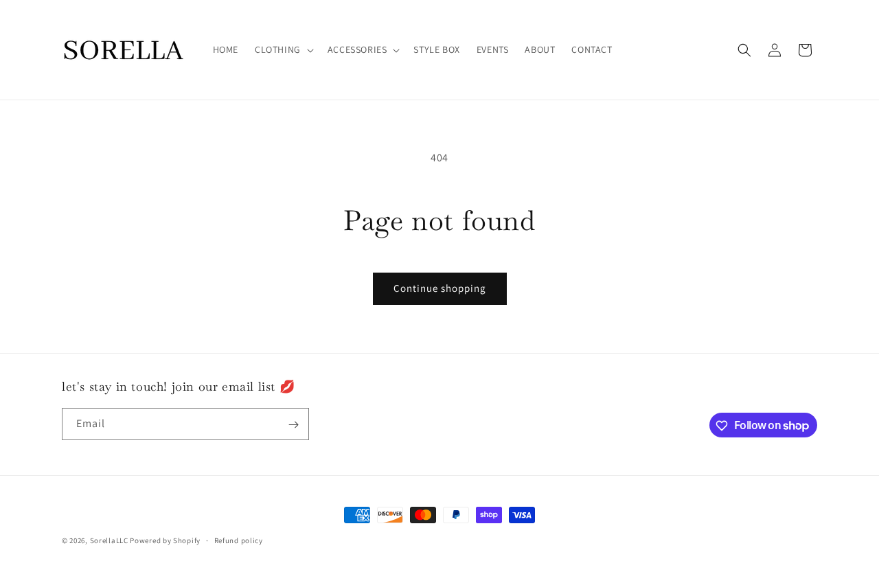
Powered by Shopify (165, 540)
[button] (283, 49)
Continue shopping (439, 288)
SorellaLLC (109, 540)
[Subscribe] (293, 425)
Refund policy (238, 540)
